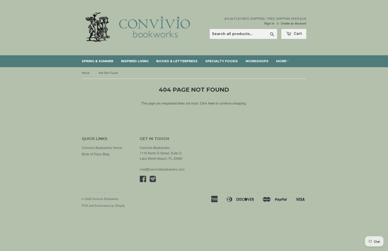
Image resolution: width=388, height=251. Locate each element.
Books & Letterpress (177, 61)
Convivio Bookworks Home (102, 147)
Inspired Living (135, 61)
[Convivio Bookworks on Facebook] (143, 180)
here (211, 103)
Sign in (269, 23)
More (281, 61)
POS (85, 205)
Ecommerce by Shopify (110, 205)
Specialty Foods (221, 61)
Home (85, 73)
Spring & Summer (97, 61)
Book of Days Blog (95, 153)
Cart (297, 33)
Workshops (257, 61)
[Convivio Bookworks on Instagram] (153, 180)
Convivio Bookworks (105, 199)
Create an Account (293, 23)
